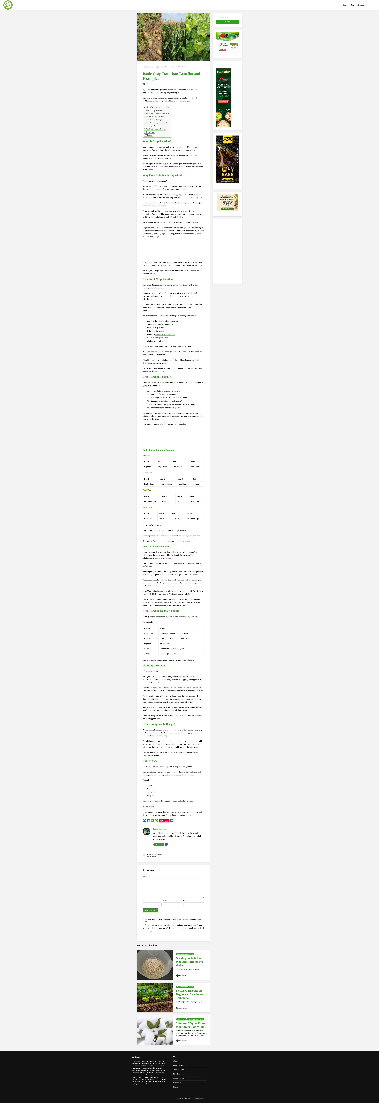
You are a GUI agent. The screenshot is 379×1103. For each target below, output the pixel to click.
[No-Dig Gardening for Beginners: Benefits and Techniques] (155, 997)
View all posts (159, 844)
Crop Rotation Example (153, 120)
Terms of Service (178, 1070)
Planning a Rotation (152, 126)
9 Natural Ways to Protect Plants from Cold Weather (191, 1025)
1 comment (160, 84)
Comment (145, 876)
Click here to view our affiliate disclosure (175, 67)
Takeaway (149, 135)
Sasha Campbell (149, 84)
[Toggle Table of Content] (166, 107)
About (175, 1061)
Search (227, 22)
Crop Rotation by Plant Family (156, 123)
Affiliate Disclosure (179, 1078)
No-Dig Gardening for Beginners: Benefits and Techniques (190, 994)
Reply (150, 931)
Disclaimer (176, 1074)
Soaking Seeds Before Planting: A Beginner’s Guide (189, 962)
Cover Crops (150, 132)
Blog (352, 5)
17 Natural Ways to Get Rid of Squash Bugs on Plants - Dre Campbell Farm (172, 919)
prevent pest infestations (165, 334)
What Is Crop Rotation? (154, 111)
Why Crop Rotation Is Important (157, 114)
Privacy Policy (178, 1065)
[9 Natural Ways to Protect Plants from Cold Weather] (155, 1030)
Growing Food (181, 1019)
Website (185, 901)
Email (165, 901)
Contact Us (177, 1082)
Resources (361, 5)
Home (345, 5)
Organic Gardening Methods (185, 954)
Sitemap (176, 1087)
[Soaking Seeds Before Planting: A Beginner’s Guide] (155, 965)
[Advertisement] (173, 250)
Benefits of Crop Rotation (154, 117)
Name (144, 901)
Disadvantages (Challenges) (155, 129)
